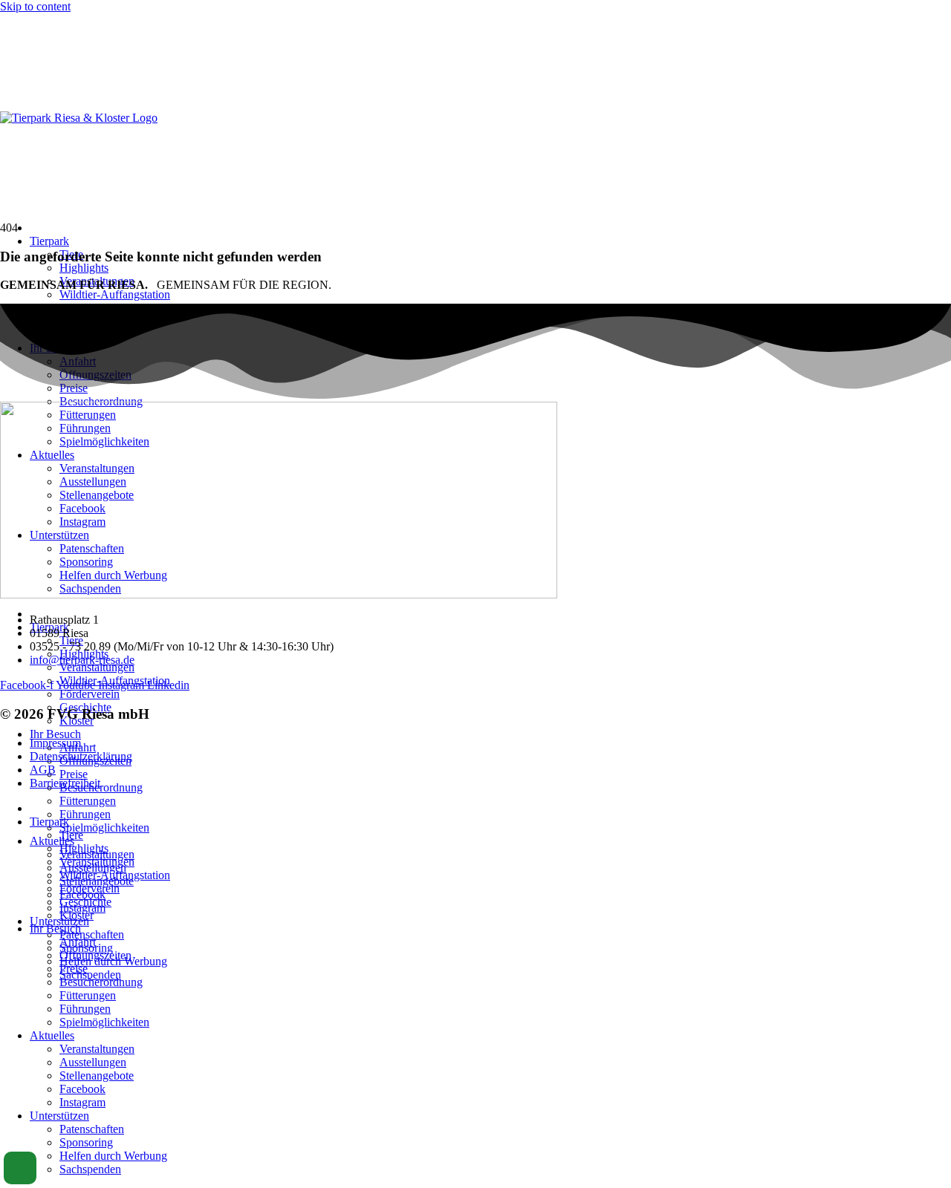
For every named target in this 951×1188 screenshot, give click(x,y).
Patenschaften (91, 934)
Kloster (76, 915)
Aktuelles (52, 841)
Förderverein (89, 694)
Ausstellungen (92, 1062)
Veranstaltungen (96, 667)
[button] (20, 1168)
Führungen (85, 814)
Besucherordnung (101, 787)
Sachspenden (90, 974)
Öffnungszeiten (95, 955)
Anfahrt (77, 942)
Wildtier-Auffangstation (114, 294)
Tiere (71, 835)
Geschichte (85, 901)
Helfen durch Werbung (113, 1155)
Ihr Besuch (55, 734)
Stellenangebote (96, 1075)
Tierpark (49, 241)
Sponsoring (86, 1142)
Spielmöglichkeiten (104, 827)
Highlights (83, 267)
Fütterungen (87, 800)
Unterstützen (59, 1115)
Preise (73, 774)
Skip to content (35, 6)
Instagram (82, 1102)
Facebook (82, 1089)
